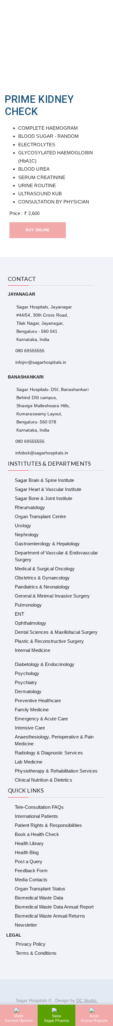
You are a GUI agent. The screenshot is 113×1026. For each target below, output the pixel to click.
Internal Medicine (32, 650)
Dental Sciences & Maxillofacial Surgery (56, 632)
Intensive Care (30, 727)
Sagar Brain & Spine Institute (44, 480)
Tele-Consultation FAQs (39, 807)
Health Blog (27, 852)
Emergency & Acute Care (41, 718)
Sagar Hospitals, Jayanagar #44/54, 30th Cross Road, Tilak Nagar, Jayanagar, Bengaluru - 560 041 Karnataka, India (44, 323)
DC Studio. (87, 1000)
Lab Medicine (28, 761)
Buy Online (38, 230)
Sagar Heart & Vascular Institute (48, 489)
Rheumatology (30, 507)
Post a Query (28, 861)
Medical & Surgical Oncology (45, 568)
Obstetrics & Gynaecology (42, 577)
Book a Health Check (37, 834)
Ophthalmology (30, 623)
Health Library (29, 843)
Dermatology (28, 691)
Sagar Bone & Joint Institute (43, 498)
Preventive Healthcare (38, 700)
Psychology (27, 673)
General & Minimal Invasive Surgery (52, 595)
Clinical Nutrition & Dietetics (43, 780)
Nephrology (27, 534)
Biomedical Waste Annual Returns (50, 915)
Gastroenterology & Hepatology (47, 543)
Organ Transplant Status (40, 888)
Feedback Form (31, 870)
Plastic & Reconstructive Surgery (49, 641)
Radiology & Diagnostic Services (49, 752)
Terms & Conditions (36, 953)
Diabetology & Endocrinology (44, 664)
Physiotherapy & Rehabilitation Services (56, 770)
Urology (23, 525)
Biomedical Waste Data (39, 897)
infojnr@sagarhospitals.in (40, 362)
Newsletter (26, 925)
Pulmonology (28, 605)
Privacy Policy (31, 944)
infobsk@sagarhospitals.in (41, 452)
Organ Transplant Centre (40, 516)
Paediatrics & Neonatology (42, 586)
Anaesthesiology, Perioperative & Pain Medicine (54, 740)
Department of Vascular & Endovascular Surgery (56, 556)
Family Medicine (32, 709)
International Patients (36, 816)
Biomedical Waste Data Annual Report (54, 906)
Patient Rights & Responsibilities (48, 825)
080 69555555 (30, 350)
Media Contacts (31, 879)
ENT (19, 614)
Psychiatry (26, 682)
